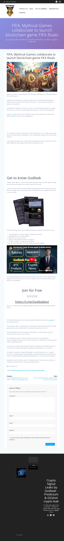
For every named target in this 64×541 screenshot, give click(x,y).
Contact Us (23, 9)
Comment (12, 396)
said (13, 116)
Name (11, 416)
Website (11, 430)
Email (11, 423)
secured (51, 320)
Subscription (53, 9)
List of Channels (41, 9)
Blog (31, 9)
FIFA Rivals (32, 370)
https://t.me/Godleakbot (32, 302)
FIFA (27, 370)
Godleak (22, 12)
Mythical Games (40, 370)
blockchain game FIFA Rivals (18, 370)
